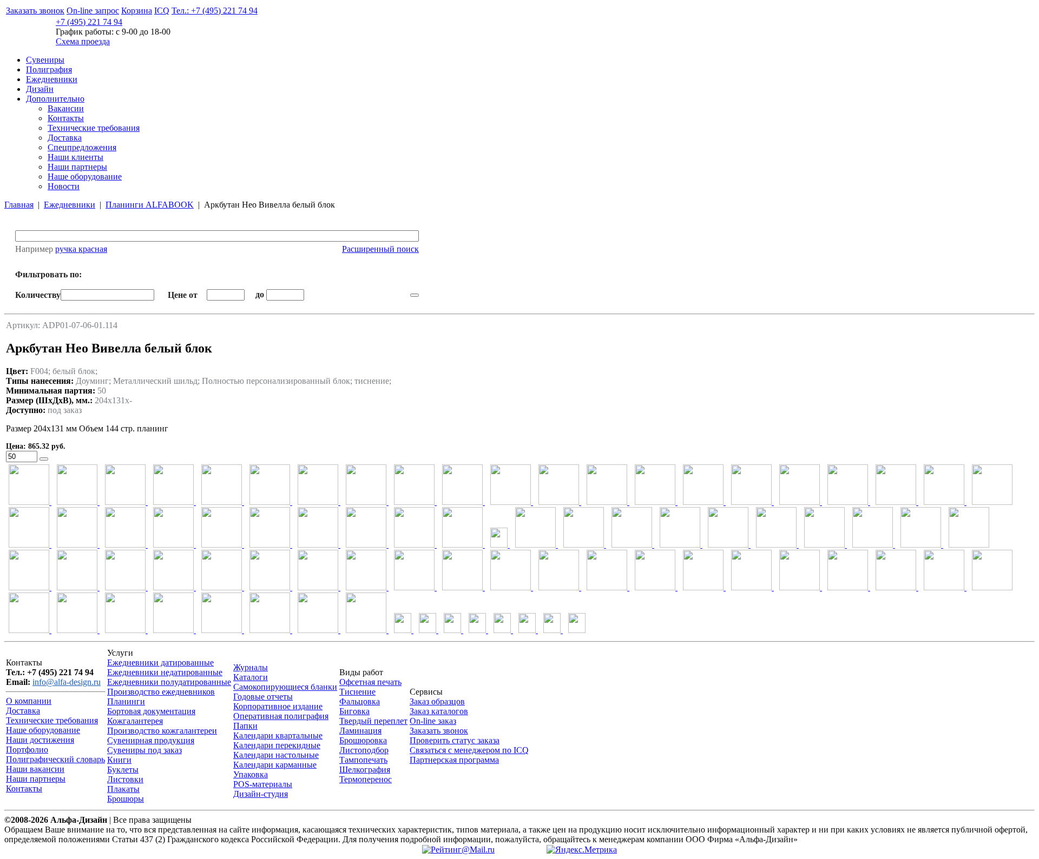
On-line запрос (93, 10)
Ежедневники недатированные (164, 672)
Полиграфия (49, 69)
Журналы (250, 667)
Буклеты (123, 769)
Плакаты (123, 789)
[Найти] (414, 295)
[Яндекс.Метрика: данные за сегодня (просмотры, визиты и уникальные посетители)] (582, 850)
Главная (19, 204)
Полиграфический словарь (55, 759)
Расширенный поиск (380, 249)
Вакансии (66, 108)
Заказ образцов (437, 701)
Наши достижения (40, 739)
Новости (64, 186)
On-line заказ (433, 720)
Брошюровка (363, 740)
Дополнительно (55, 98)
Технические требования (94, 127)
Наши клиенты (75, 157)
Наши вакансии (35, 769)
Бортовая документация (151, 711)
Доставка (65, 137)
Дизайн (40, 89)
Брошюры (125, 798)
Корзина (136, 10)
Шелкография (364, 769)
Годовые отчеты (263, 696)
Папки (245, 725)
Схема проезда (83, 41)
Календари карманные (275, 764)
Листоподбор (364, 750)
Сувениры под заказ (144, 750)
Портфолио (27, 749)
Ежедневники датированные (160, 662)
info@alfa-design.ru (66, 682)
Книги (119, 759)
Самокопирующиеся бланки (285, 686)
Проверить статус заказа (454, 740)
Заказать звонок (35, 10)
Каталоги (250, 677)
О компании (28, 700)
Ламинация (360, 730)
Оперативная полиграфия (280, 716)
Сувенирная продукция (150, 740)
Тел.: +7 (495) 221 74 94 (215, 10)
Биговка (354, 711)
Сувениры (45, 59)
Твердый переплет (373, 720)
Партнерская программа (454, 759)
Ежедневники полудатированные (169, 682)
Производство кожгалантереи (162, 730)
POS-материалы (262, 784)
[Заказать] (44, 459)
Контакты (66, 118)
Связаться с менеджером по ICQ (469, 750)
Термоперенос (365, 779)
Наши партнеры (77, 166)
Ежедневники (51, 79)
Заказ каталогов (439, 711)
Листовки (125, 779)
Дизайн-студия (260, 793)
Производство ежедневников (161, 691)
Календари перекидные (276, 745)
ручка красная (81, 249)
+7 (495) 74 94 (89, 21)
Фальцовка (359, 701)
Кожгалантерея (135, 720)
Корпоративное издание (278, 706)
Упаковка (250, 774)
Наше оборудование (85, 176)
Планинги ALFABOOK (150, 204)
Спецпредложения (82, 147)
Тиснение (357, 691)
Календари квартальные (278, 735)
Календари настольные (276, 755)
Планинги (126, 701)
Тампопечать (363, 759)
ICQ (161, 10)
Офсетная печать (370, 682)
